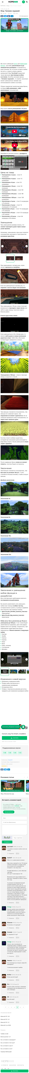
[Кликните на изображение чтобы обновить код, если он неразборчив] (7, 838)
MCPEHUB (3, 5)
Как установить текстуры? (8, 1042)
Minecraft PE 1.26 (5, 1016)
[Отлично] (7, 766)
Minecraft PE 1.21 (5, 1022)
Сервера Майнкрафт (6, 1051)
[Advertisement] (14, 47)
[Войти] (23, 1)
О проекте (4, 1065)
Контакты (20, 1065)
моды (15, 63)
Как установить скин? (6, 1048)
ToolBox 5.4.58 (4, 1033)
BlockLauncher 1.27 (6, 1036)
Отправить (7, 842)
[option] (14, 246)
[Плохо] (2, 766)
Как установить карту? (7, 1045)
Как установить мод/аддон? (8, 1039)
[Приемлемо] (3, 766)
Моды (8, 5)
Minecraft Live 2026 (6, 1025)
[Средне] (4, 766)
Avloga (9, 907)
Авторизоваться (9, 812)
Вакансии (12, 1065)
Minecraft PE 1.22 (5, 1019)
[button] (2, 1)
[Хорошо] (5, 766)
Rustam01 (10, 760)
